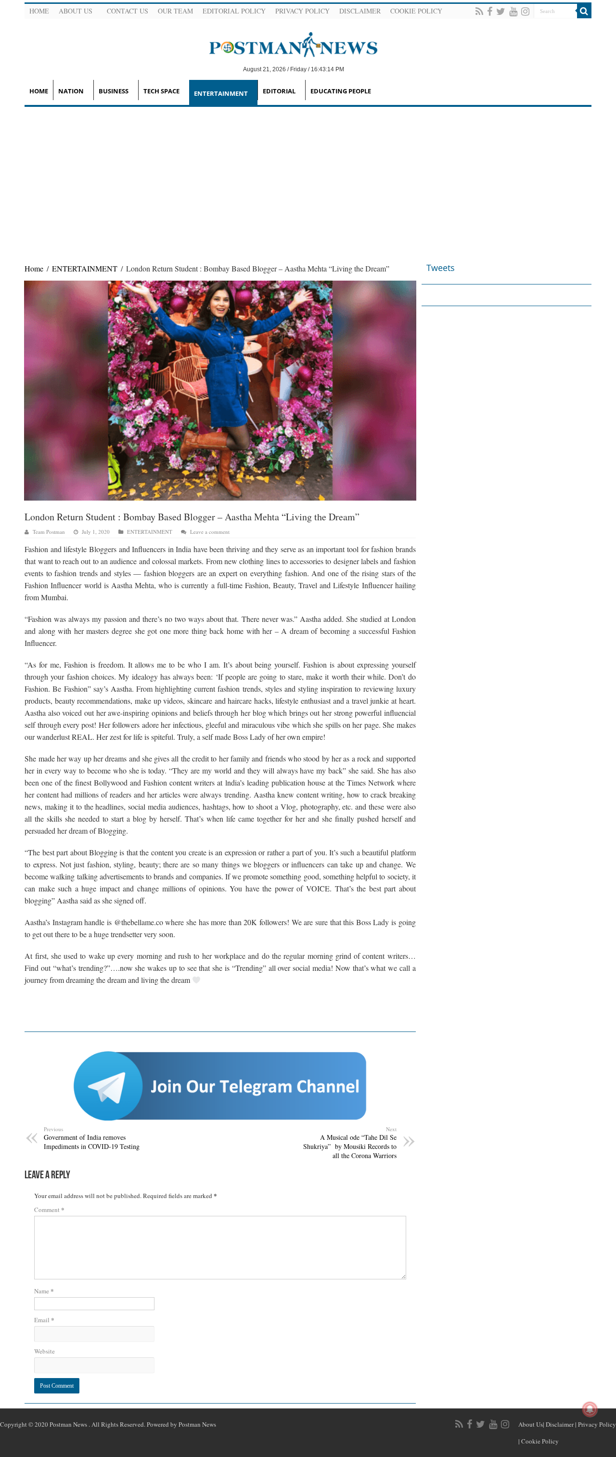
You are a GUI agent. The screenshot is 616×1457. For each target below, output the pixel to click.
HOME (38, 91)
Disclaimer (360, 10)
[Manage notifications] (590, 1409)
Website (44, 1351)
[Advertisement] (308, 179)
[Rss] (479, 11)
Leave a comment (210, 531)
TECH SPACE (161, 91)
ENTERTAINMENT (221, 93)
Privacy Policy (302, 10)
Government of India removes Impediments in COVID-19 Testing (92, 1138)
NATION (71, 91)
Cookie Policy (416, 10)
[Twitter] (500, 11)
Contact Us (127, 10)
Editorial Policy (234, 10)
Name (44, 1290)
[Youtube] (513, 11)
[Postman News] (286, 43)
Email (44, 1319)
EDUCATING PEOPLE (340, 91)
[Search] (584, 11)
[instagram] (525, 11)
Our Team (175, 10)
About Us (75, 10)
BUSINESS (113, 91)
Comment (49, 1209)
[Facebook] (489, 11)
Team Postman (49, 531)
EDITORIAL (279, 91)
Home (39, 10)
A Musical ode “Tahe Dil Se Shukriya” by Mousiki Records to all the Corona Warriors (350, 1142)
